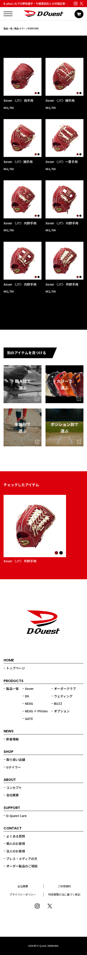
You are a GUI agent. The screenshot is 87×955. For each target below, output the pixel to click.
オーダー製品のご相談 (21, 866)
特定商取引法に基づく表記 (64, 894)
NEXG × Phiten (36, 711)
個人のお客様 (15, 843)
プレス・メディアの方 (21, 858)
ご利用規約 (64, 886)
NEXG (29, 703)
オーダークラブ (65, 688)
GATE (29, 718)
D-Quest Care (16, 815)
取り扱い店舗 (15, 759)
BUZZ (58, 703)
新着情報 (12, 739)
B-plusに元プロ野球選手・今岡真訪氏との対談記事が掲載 (38, 3)
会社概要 (12, 795)
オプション (62, 711)
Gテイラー (13, 767)
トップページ (15, 668)
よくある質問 (15, 836)
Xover (29, 688)
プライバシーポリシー (22, 894)
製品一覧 (8, 28)
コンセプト (14, 787)
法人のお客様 (15, 851)
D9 (27, 696)
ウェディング (63, 696)
